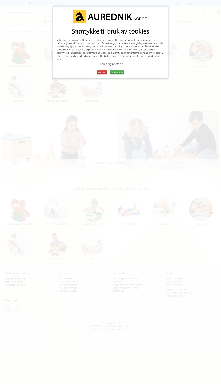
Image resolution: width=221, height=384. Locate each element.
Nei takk (101, 72)
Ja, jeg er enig (117, 72)
